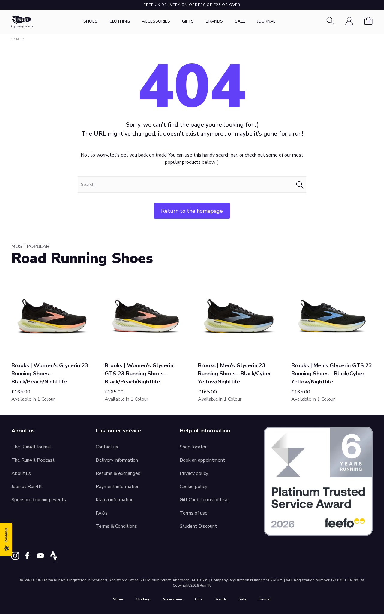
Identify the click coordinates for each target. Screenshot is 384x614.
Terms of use (194, 513)
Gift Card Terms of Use (204, 499)
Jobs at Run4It (26, 486)
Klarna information (115, 499)
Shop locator (193, 447)
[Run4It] (22, 22)
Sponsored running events (38, 499)
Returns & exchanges (118, 473)
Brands (214, 21)
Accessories (156, 21)
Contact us (107, 447)
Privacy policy (194, 473)
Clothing (120, 21)
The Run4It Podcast (33, 460)
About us (21, 473)
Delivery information (117, 460)
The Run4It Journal (31, 447)
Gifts (188, 21)
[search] (192, 184)
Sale (240, 21)
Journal (266, 21)
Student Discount (198, 526)
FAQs (102, 513)
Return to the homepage (192, 211)
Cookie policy (193, 486)
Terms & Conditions (116, 526)
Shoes (90, 21)
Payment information (118, 486)
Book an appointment (202, 460)
